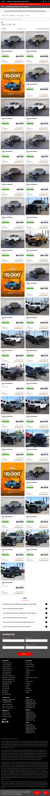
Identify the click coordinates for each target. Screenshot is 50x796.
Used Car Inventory (30, 664)
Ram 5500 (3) (5, 692)
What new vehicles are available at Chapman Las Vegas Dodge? (20, 604)
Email (29, 638)
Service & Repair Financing (32, 677)
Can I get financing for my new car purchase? (15, 617)
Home (2, 6)
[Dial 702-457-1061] (46, 1)
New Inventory (29, 662)
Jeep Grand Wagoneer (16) (8, 679)
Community (28, 688)
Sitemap (27, 692)
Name (6, 638)
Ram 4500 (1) (5, 690)
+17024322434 (9, 706)
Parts (27, 679)
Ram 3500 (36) (5, 688)
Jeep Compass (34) (6, 672)
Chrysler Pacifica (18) (7, 662)
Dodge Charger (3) (6, 666)
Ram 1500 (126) (5, 685)
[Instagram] (5, 722)
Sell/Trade (28, 672)
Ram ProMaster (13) (6, 694)
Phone (3, 645)
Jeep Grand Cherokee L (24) (8, 677)
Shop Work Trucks (30, 670)
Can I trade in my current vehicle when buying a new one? (19, 622)
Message (30, 645)
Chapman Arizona (6, 714)
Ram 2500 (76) (5, 686)
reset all (27, 15)
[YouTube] (8, 722)
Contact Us (28, 685)
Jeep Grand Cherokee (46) (8, 675)
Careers (27, 686)
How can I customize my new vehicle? (13, 608)
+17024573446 (8, 708)
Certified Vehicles (30, 666)
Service (27, 675)
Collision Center (29, 681)
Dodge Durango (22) (7, 668)
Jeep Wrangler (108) (6, 683)
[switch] (48, 1)
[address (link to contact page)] (43, 1)
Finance (27, 673)
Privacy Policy (29, 690)
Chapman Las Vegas (7, 716)
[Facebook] (3, 722)
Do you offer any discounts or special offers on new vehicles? (20, 613)
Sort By (38, 28)
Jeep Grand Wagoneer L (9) (8, 681)
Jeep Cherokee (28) (6, 670)
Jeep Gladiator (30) (6, 673)
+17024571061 (8, 704)
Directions (28, 683)
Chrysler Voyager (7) (7, 664)
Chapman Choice (6, 712)
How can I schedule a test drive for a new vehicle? (17, 626)
